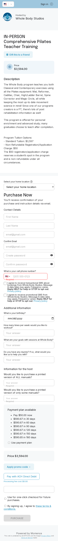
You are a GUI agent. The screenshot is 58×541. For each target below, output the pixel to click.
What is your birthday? (15, 313)
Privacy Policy (46, 536)
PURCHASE (17, 518)
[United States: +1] (7, 276)
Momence (36, 533)
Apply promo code (17, 466)
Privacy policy (14, 291)
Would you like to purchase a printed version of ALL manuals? (25, 376)
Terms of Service (27, 537)
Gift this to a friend (19, 54)
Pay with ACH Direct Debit (21, 476)
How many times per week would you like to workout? (25, 326)
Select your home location (16, 181)
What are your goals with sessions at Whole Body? (28, 340)
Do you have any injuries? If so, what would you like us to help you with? (27, 353)
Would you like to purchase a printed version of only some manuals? (25, 391)
